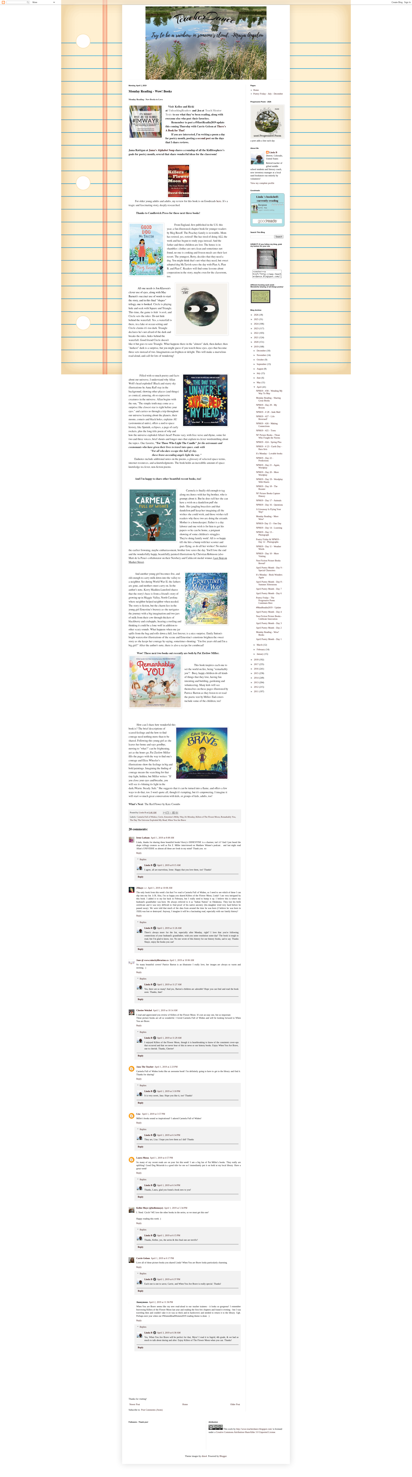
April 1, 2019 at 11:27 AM (169, 984)
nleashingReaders (181, 110)
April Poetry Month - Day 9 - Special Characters (269, 569)
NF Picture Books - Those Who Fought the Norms (268, 436)
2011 (256, 691)
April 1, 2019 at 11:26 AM (169, 928)
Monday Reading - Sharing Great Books (268, 399)
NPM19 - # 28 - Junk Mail (268, 412)
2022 (256, 333)
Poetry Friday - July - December (268, 94)
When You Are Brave (177, 820)
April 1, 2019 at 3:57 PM (153, 1114)
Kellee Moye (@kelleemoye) (149, 1208)
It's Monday (190, 817)
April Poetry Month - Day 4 (269, 612)
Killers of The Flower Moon (208, 817)
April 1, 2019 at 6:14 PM (168, 1135)
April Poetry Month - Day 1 (269, 639)
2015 (256, 673)
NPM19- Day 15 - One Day (268, 523)
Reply (139, 853)
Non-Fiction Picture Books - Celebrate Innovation (269, 617)
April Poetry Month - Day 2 (269, 628)
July (259, 373)
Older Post (235, 1404)
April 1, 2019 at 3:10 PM (168, 1091)
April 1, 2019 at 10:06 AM (160, 888)
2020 (256, 342)
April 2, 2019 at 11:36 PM (161, 1302)
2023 (256, 328)
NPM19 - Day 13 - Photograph (264, 533)
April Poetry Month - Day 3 (269, 623)
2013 (256, 682)
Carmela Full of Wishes (147, 817)
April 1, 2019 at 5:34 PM (175, 1208)
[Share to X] (170, 812)
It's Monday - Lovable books (269, 453)
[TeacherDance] (267, 268)
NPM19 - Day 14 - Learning (269, 528)
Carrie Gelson (143, 1258)
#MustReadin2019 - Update (268, 607)
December (262, 350)
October (261, 359)
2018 (256, 659)
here (218, 201)
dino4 (204, 1456)
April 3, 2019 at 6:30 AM (168, 1333)
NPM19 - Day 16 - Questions (269, 505)
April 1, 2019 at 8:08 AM (162, 838)
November (262, 355)
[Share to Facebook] (173, 812)
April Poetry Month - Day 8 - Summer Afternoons (269, 583)
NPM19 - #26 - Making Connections (267, 424)
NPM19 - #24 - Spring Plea (268, 442)
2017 (256, 664)
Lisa (138, 1114)
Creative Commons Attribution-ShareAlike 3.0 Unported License (245, 1432)
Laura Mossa (142, 1158)
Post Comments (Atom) (152, 1410)
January (260, 654)
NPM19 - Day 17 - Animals (268, 500)
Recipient (262, 205)
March (260, 645)
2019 (256, 346)
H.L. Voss (263, 208)
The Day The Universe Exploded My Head (148, 820)
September (262, 364)
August (260, 369)
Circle (160, 817)
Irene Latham (143, 838)
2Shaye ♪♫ (141, 888)
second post (204, 138)
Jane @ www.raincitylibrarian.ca (152, 960)
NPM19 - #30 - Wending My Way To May (269, 392)
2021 (256, 337)
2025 (256, 319)
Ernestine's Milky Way (174, 817)
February (261, 649)
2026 (256, 315)
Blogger (223, 1456)
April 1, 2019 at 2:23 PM (166, 1067)
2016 (256, 669)
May (259, 382)
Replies (143, 859)
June (259, 378)
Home (185, 1404)
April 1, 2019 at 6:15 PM (168, 1235)
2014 (256, 678)
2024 (256, 324)
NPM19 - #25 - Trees (266, 430)
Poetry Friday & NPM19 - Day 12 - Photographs (268, 540)
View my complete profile (262, 183)
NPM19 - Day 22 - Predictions (264, 459)
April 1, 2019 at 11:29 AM (169, 1038)
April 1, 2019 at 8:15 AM (168, 865)
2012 (256, 687)
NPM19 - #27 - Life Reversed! (265, 417)
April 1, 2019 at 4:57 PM (161, 1158)
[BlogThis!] (167, 812)
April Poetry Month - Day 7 (269, 589)
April (259, 387)
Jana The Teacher (145, 1067)
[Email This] (164, 812)
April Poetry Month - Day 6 (269, 593)
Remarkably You (228, 817)
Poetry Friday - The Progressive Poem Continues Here (265, 600)
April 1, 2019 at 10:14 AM (165, 1010)
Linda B (148, 865)
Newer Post (134, 1404)
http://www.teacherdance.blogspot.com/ (254, 1429)
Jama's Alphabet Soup (161, 150)
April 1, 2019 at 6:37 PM (168, 1279)
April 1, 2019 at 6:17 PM (162, 1258)
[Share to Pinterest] (176, 812)
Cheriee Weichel (144, 1010)
